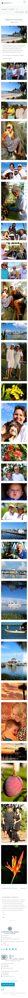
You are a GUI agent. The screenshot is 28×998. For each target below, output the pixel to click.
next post (23, 888)
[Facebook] (1, 950)
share (26, 183)
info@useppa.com (7, 937)
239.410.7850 (6, 966)
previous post (6, 888)
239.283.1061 (6, 935)
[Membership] (7, 949)
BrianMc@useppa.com (8, 968)
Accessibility (5, 993)
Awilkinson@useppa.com (8, 976)
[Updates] (16, 949)
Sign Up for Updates (8, 984)
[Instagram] (4, 950)
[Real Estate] (10, 949)
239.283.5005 (6, 945)
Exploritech (14, 994)
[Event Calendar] (13, 949)
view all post (14, 888)
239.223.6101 (6, 974)
